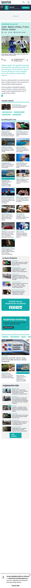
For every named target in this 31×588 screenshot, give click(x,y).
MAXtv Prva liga (7, 112)
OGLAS (15, 16)
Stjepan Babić (17, 114)
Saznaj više (15, 586)
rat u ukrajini (15, 336)
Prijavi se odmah (8, 327)
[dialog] (15, 581)
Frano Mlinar (6, 114)
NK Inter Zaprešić (19, 112)
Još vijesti (14, 435)
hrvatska (5, 336)
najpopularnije (11, 385)
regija (23, 336)
